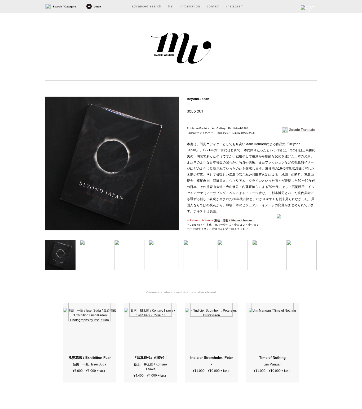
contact (213, 6)
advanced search (146, 6)
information (190, 6)
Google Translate (302, 130)
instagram (235, 6)
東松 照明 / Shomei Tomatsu (234, 220)
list (171, 6)
